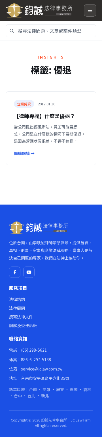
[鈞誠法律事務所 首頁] (42, 10)
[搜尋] (12, 30)
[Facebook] (14, 272)
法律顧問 (17, 308)
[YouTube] (29, 272)
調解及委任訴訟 (23, 325)
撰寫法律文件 (21, 317)
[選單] (90, 10)
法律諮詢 (17, 299)
